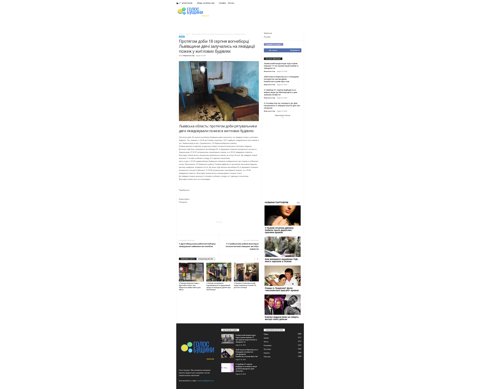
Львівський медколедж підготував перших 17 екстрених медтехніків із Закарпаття (281, 65)
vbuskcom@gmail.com (205, 381)
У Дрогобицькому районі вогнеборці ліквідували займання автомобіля (197, 245)
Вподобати (295, 50)
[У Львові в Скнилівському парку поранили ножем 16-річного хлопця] (246, 272)
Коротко (267, 353)
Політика (267, 357)
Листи (266, 342)
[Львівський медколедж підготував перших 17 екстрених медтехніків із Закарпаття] (227, 338)
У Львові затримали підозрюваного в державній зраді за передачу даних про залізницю (218, 286)
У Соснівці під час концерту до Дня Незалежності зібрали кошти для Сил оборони (282, 105)
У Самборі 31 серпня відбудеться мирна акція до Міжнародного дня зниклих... (246, 367)
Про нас (231, 3)
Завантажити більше (282, 115)
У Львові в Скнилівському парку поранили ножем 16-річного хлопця (245, 285)
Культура (267, 349)
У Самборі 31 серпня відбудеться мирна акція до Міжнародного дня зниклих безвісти (280, 92)
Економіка (267, 345)
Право (182, 36)
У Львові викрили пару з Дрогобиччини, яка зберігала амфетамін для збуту (189, 286)
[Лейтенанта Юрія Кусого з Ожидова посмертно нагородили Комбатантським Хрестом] (227, 353)
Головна (222, 3)
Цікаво (266, 338)
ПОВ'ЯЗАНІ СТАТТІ (187, 259)
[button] (219, 190)
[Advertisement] (219, 228)
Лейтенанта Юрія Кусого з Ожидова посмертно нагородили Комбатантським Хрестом (281, 79)
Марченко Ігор (188, 55)
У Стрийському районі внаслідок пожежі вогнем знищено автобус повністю (242, 246)
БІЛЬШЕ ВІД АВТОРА (205, 259)
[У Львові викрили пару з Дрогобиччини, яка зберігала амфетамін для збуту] (191, 272)
